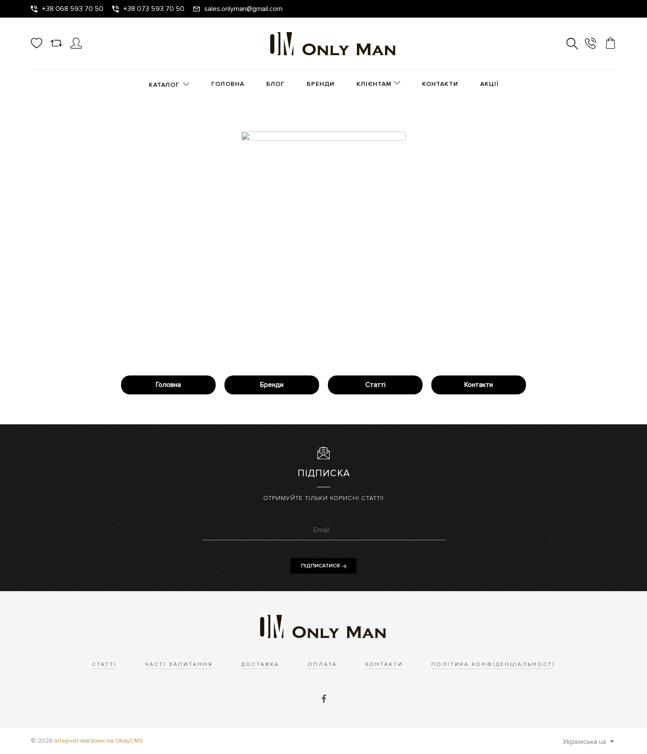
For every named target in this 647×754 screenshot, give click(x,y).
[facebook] (323, 699)
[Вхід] (76, 46)
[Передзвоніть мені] (590, 45)
